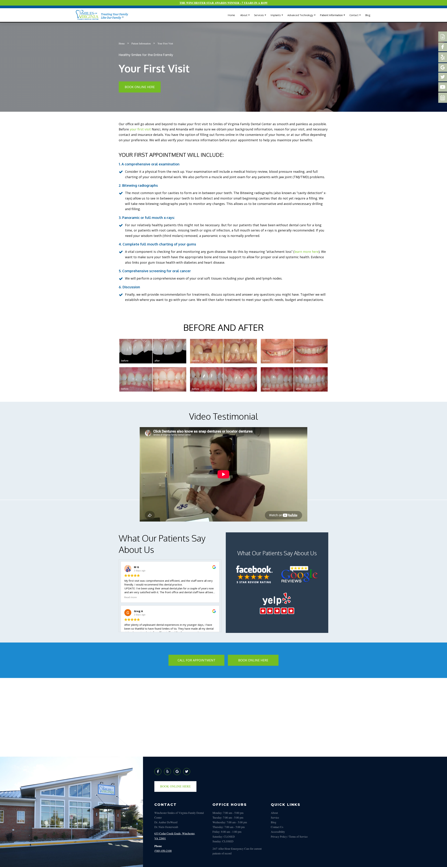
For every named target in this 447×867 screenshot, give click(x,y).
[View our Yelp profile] (167, 771)
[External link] (442, 36)
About (274, 813)
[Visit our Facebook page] (157, 771)
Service (275, 817)
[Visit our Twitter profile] (186, 771)
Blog (273, 822)
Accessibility (278, 831)
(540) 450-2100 (163, 850)
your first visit (140, 129)
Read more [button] (130, 597)
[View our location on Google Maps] (177, 771)
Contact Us (277, 827)
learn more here (306, 251)
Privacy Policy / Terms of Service (289, 836)
